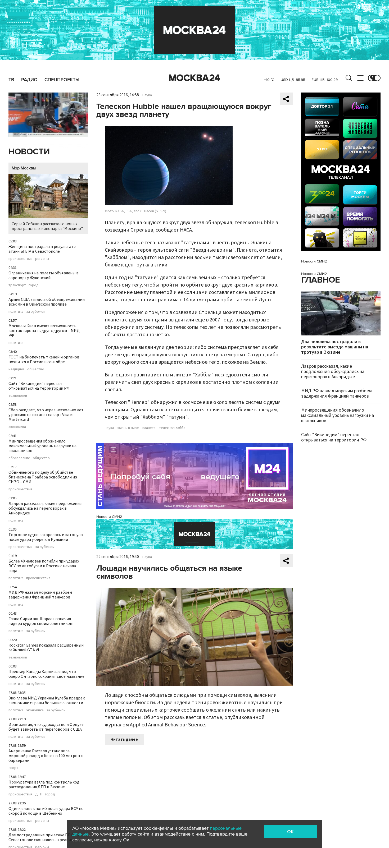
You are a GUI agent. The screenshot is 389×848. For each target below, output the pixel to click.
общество (35, 369)
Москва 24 (194, 78)
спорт (13, 768)
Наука (147, 95)
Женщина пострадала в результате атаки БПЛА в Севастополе (42, 249)
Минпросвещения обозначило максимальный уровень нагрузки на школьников (42, 446)
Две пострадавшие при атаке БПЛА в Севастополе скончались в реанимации (45, 837)
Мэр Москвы (24, 168)
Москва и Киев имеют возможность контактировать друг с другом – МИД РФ (44, 330)
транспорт (17, 285)
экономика (17, 427)
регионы (42, 259)
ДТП (38, 794)
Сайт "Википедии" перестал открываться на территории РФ (39, 386)
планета (149, 428)
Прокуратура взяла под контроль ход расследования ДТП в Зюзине (43, 784)
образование (19, 458)
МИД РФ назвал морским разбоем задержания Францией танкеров (40, 594)
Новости (29, 152)
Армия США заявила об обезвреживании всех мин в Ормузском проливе (46, 302)
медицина (16, 369)
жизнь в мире (128, 428)
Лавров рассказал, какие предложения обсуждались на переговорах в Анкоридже (45, 508)
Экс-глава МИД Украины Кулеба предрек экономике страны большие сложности (46, 700)
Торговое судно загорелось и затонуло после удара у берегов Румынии (45, 537)
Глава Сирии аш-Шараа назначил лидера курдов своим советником (40, 621)
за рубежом (36, 312)
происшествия (20, 259)
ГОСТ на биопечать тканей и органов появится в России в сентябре (43, 359)
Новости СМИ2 (109, 516)
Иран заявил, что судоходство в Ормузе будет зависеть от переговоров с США (46, 727)
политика (16, 312)
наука (109, 428)
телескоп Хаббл (172, 428)
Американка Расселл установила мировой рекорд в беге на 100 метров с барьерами (45, 755)
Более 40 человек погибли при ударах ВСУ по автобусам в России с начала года (43, 566)
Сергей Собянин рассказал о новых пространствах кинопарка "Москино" (47, 226)
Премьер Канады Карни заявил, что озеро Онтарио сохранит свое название (46, 674)
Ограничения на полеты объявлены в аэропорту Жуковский (43, 275)
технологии (17, 396)
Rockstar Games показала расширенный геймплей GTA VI (46, 647)
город (34, 285)
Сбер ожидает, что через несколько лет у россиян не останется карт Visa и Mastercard (46, 414)
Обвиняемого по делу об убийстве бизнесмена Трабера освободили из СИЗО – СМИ (42, 477)
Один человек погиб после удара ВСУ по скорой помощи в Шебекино (46, 811)
